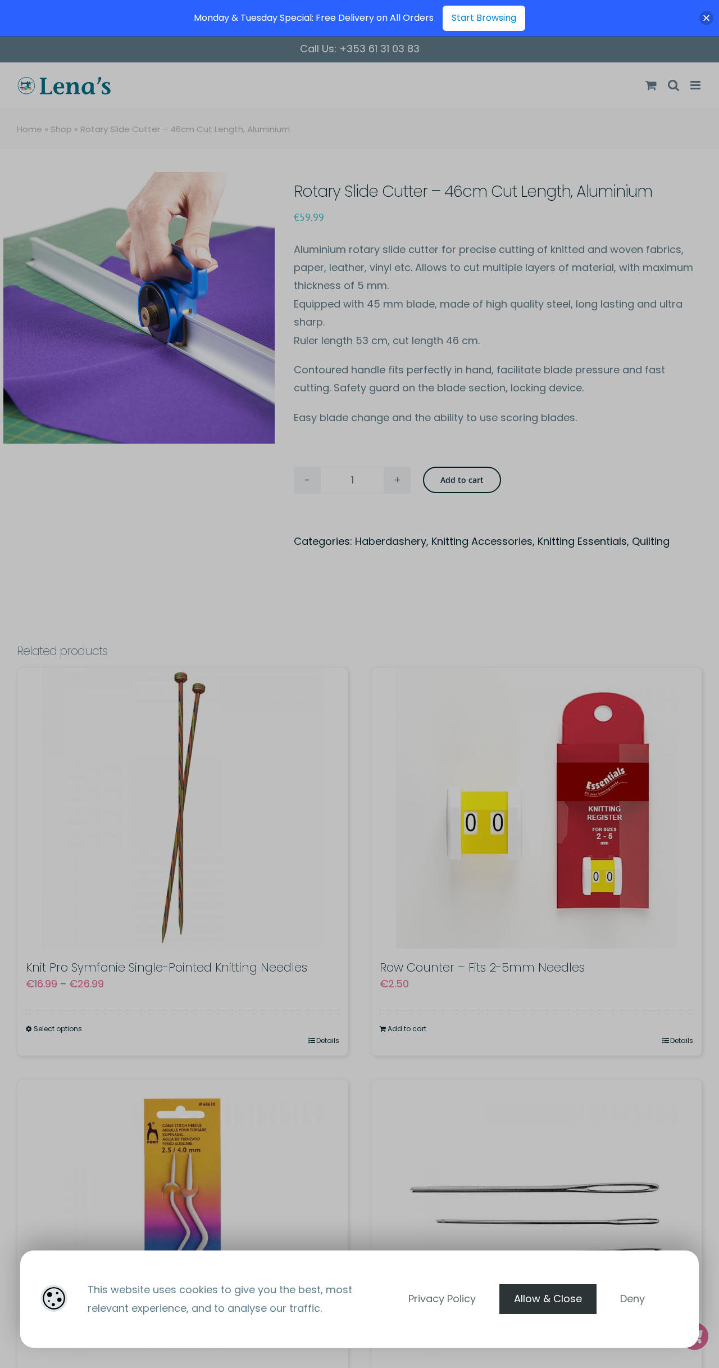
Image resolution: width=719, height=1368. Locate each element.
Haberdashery (390, 541)
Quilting (651, 541)
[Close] (706, 18)
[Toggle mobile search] (673, 85)
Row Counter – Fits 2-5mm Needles (482, 967)
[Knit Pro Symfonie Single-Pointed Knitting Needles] (182, 808)
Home (29, 129)
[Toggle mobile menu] (696, 85)
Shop (61, 129)
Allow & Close (548, 1299)
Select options (58, 1028)
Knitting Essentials (582, 541)
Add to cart (462, 480)
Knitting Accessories (482, 541)
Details (327, 1040)
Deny (632, 1299)
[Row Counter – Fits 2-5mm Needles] (536, 808)
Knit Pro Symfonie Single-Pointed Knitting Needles (166, 967)
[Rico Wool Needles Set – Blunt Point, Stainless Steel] (536, 1220)
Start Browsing (484, 17)
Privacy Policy (442, 1299)
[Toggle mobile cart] (651, 85)
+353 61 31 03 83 (379, 49)
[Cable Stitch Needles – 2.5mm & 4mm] (182, 1220)
